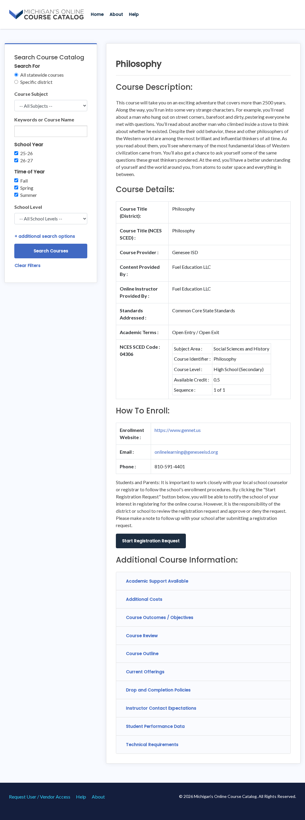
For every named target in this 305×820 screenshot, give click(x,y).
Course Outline (142, 654)
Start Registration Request (151, 541)
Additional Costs (144, 599)
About (116, 14)
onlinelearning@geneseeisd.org (186, 452)
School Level (28, 207)
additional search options (45, 236)
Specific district (36, 82)
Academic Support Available (157, 581)
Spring (26, 188)
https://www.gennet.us (178, 430)
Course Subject (31, 94)
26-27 (26, 160)
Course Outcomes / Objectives (159, 617)
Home (97, 14)
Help (134, 14)
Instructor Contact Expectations (161, 708)
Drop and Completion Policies (158, 690)
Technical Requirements (152, 745)
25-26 (26, 153)
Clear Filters (28, 265)
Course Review (142, 636)
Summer (28, 195)
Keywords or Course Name (44, 119)
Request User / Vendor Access (39, 796)
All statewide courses (42, 75)
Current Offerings (145, 672)
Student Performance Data (155, 726)
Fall (24, 180)
